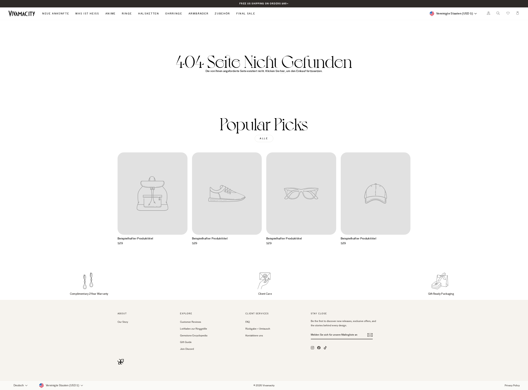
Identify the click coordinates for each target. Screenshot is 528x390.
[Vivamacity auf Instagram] (312, 347)
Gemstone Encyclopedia (193, 335)
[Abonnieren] (370, 334)
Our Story (123, 321)
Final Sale (245, 13)
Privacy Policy (512, 385)
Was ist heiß (87, 13)
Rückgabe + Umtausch (257, 328)
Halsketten (148, 13)
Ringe (127, 13)
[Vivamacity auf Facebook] (319, 347)
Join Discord (187, 349)
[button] (508, 13)
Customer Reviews (190, 321)
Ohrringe (173, 13)
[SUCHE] (498, 14)
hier (282, 71)
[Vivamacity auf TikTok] (325, 347)
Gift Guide (186, 342)
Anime (110, 13)
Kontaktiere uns (254, 335)
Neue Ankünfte (55, 13)
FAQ (247, 321)
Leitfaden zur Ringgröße (193, 328)
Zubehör (222, 13)
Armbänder (199, 13)
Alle (264, 138)
